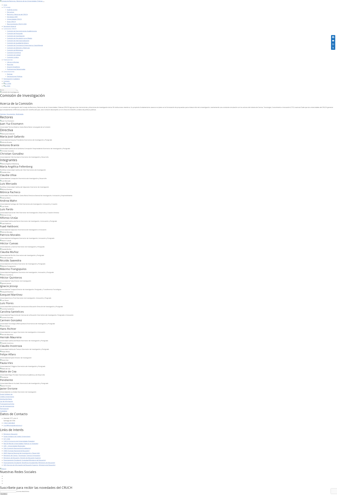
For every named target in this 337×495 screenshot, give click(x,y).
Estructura (10, 12)
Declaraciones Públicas (14, 76)
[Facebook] (333, 37)
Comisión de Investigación (16, 36)
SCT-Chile (7, 439)
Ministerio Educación (10, 434)
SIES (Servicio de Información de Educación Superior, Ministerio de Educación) (29, 465)
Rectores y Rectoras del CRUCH (17, 14)
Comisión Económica (14, 53)
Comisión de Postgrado (15, 33)
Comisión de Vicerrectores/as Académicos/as (22, 31)
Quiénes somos (12, 10)
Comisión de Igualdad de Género (18, 43)
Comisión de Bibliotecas (15, 50)
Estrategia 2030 (12, 17)
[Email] (333, 40)
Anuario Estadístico (13, 67)
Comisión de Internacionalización (18, 41)
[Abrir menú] (43, 1)
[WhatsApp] (333, 44)
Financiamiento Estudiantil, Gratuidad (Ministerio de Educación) (25, 460)
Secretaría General (10, 26)
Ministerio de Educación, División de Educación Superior (22, 458)
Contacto (7, 81)
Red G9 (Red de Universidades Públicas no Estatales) (21, 444)
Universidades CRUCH (14, 19)
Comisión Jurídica (13, 57)
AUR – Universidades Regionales (14, 446)
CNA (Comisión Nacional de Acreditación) (17, 448)
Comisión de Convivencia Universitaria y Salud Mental (25, 45)
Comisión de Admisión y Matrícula (18, 48)
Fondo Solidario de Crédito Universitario (17, 436)
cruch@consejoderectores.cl (13, 425)
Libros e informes (13, 62)
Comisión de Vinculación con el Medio (19, 38)
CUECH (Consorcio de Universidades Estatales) (19, 441)
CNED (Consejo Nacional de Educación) (16, 451)
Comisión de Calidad (13, 55)
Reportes (10, 65)
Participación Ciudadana (12, 79)
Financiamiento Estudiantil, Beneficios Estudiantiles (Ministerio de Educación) (29, 463)
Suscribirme (4, 494)
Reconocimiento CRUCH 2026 (17, 24)
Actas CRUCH (11, 22)
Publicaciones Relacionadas (16, 69)
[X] (333, 47)
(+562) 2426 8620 (9, 423)
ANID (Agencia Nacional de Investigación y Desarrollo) (22, 453)
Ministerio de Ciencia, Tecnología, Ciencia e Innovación (22, 456)
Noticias (9, 74)
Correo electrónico (23, 491)
